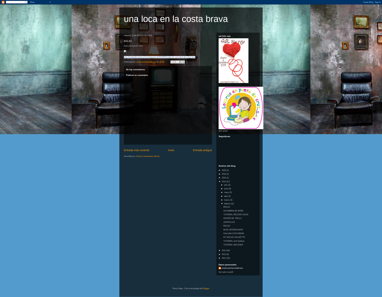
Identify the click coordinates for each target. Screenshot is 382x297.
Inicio (171, 150)
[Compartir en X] (177, 62)
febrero (227, 204)
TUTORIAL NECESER (233, 245)
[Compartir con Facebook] (180, 62)
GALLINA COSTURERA (233, 233)
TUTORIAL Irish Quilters (234, 241)
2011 (224, 258)
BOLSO (226, 226)
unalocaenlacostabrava (232, 268)
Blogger (206, 288)
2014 (224, 181)
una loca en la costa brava (176, 19)
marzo (227, 200)
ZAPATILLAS (229, 222)
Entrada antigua (202, 150)
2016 (224, 178)
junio (226, 188)
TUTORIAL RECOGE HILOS (235, 214)
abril (226, 196)
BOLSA (226, 207)
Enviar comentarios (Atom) (148, 156)
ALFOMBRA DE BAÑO (233, 211)
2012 (224, 254)
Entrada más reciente (136, 150)
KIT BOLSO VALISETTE (234, 237)
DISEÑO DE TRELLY (232, 218)
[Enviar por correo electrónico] (171, 62)
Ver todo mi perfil (226, 272)
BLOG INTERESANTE (233, 230)
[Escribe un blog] (174, 62)
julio (226, 185)
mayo (226, 192)
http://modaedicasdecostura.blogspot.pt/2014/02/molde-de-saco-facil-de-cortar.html (159, 57)
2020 (224, 170)
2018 (224, 174)
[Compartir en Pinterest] (183, 62)
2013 (224, 250)
